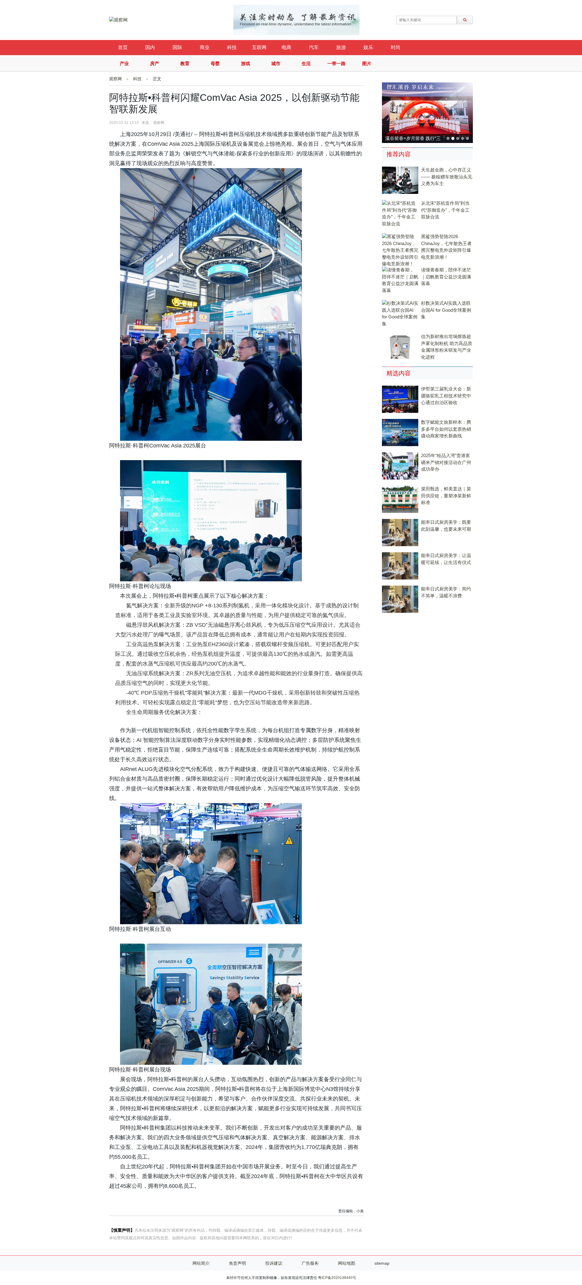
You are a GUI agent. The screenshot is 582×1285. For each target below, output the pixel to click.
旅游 (341, 47)
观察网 (115, 78)
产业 (124, 63)
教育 (184, 63)
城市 (275, 63)
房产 (154, 63)
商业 (204, 47)
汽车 (314, 47)
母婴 (215, 63)
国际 (177, 47)
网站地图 (346, 1263)
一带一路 (336, 63)
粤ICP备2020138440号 (337, 1278)
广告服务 (310, 1263)
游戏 (245, 63)
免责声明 (237, 1263)
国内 (150, 47)
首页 (123, 47)
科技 (232, 47)
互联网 (259, 47)
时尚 (395, 47)
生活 (306, 63)
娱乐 (368, 47)
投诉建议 (273, 1263)
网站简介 (200, 1263)
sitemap (382, 1263)
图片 (366, 63)
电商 (286, 47)
